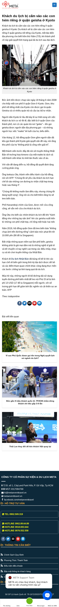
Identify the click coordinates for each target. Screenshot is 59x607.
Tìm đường (6, 605)
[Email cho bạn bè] (29, 303)
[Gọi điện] (29, 601)
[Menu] (54, 5)
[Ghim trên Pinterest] (34, 303)
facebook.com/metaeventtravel (19, 500)
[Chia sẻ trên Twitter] (24, 303)
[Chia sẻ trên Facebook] (19, 303)
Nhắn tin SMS (52, 605)
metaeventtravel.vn (12, 496)
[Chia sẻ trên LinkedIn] (39, 303)
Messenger (41, 605)
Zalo (18, 605)
